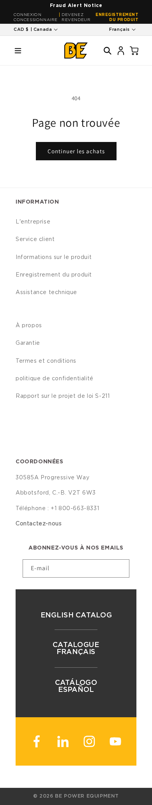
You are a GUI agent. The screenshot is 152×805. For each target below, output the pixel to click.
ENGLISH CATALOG (76, 615)
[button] (18, 50)
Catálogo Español (76, 686)
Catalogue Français (76, 649)
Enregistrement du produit (116, 17)
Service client (35, 239)
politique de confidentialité (55, 378)
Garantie (28, 343)
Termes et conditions (46, 361)
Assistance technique (46, 292)
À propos (29, 325)
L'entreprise (33, 222)
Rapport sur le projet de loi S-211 (63, 396)
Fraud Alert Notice (76, 5)
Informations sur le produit (54, 257)
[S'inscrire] (120, 568)
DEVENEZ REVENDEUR (76, 17)
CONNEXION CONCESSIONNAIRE (36, 17)
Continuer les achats (76, 151)
